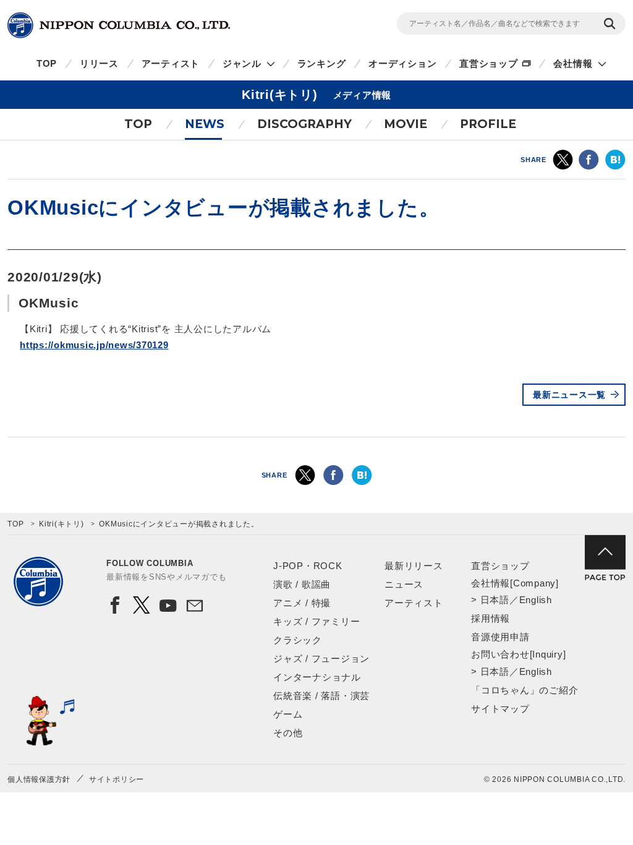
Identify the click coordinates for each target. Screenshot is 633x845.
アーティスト (171, 63)
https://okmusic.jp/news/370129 (94, 345)
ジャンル (242, 63)
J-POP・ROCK (307, 565)
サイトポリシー (116, 779)
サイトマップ (500, 708)
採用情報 (490, 618)
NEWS (204, 124)
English (535, 599)
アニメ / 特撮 (302, 603)
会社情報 (572, 63)
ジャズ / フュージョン (321, 658)
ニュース (403, 584)
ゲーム (287, 714)
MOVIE (405, 124)
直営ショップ (488, 63)
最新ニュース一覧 (569, 395)
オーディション (402, 63)
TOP (46, 63)
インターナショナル (317, 677)
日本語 (494, 599)
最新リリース (413, 565)
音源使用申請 (500, 637)
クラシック (297, 640)
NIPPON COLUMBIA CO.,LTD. (118, 25)
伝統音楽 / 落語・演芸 (321, 695)
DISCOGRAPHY (304, 124)
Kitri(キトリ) (61, 524)
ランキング (321, 63)
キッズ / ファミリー (316, 621)
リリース (99, 63)
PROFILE (488, 124)
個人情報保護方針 (38, 779)
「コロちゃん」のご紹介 (524, 690)
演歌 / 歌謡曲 (302, 584)
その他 (287, 732)
